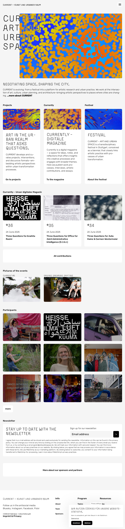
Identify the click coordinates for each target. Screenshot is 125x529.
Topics (80, 504)
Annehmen (76, 523)
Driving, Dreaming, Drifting (58, 275)
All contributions (62, 256)
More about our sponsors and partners (62, 470)
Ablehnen (87, 523)
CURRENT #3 (9, 275)
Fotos (102, 504)
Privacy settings (96, 503)
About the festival (97, 179)
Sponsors (59, 514)
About (57, 504)
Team (57, 509)
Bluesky (7, 508)
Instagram (17, 508)
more (8, 409)
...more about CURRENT (19, 95)
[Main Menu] (120, 4)
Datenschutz (75, 518)
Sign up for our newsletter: (83, 428)
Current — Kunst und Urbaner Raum (22, 5)
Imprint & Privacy (12, 516)
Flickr (36, 508)
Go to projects (13, 179)
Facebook (28, 508)
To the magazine (55, 179)
